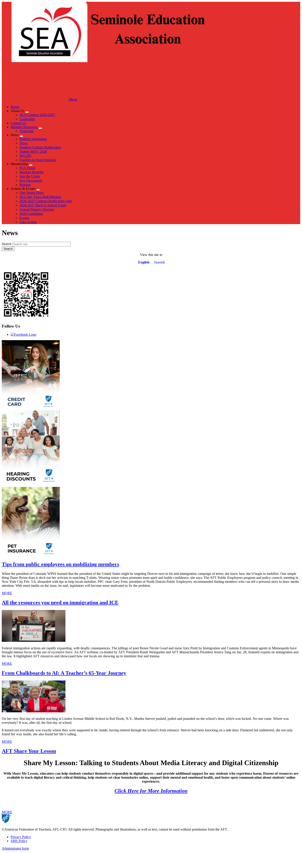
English (143, 262)
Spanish (159, 262)
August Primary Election (36, 209)
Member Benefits (31, 172)
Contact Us (18, 123)
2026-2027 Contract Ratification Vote (45, 201)
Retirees (25, 185)
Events (24, 218)
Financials (26, 131)
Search (6, 244)
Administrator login (15, 848)
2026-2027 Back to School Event (42, 205)
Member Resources (24, 127)
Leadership (27, 119)
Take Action (27, 222)
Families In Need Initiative (37, 160)
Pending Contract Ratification (40, 147)
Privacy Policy (21, 837)
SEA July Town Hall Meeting (40, 197)
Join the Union (29, 176)
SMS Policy (19, 841)
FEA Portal (27, 168)
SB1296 (25, 156)
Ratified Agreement (33, 139)
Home (15, 107)
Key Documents (30, 180)
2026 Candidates (31, 213)
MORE (7, 593)
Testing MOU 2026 (33, 151)
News (23, 143)
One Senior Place (31, 192)
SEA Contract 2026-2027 (37, 115)
